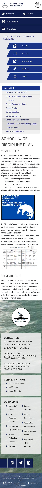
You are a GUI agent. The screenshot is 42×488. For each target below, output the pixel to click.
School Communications (16, 104)
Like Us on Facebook (17, 383)
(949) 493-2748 (13, 369)
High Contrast (34, 483)
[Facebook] (4, 467)
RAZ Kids (12, 446)
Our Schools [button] (12, 22)
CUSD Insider (14, 387)
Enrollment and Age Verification (19, 96)
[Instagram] (12, 467)
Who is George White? (15, 131)
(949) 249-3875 (13, 353)
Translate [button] (11, 29)
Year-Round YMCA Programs (28, 443)
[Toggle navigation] (37, 4)
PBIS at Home (12, 128)
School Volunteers (13, 116)
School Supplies (12, 112)
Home (5, 36)
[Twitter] (21, 467)
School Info (15, 36)
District (10, 14)
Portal (30, 14)
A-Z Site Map (22, 485)
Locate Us (10, 100)
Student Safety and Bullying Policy (22, 124)
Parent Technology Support (13, 438)
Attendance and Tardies (16, 92)
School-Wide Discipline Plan (17, 120)
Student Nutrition (15, 391)
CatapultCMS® (29, 478)
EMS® (37, 478)
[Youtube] (29, 467)
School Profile (11, 108)
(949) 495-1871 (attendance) (20, 355)
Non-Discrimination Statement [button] (14, 483)
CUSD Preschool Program (12, 418)
